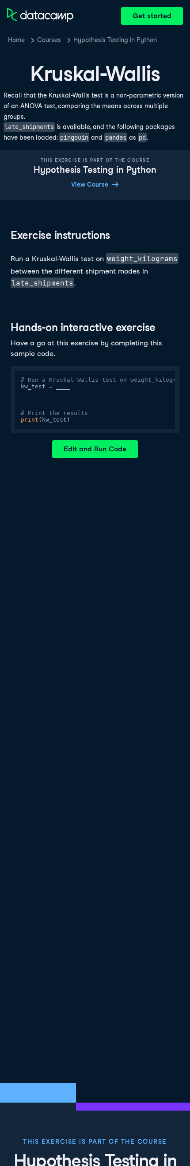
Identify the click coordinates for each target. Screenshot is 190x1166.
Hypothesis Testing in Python (115, 39)
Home (16, 39)
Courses (49, 39)
